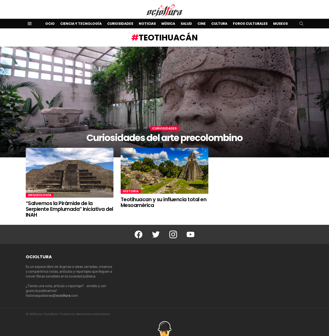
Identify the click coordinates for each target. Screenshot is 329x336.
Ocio (50, 23)
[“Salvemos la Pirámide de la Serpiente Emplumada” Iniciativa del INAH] (69, 173)
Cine (201, 23)
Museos (280, 23)
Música (168, 23)
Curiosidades (120, 23)
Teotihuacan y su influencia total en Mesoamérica (163, 202)
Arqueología (39, 195)
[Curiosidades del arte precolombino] (164, 102)
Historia (130, 191)
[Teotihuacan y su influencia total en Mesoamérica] (164, 171)
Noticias (147, 23)
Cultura (219, 23)
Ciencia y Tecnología (81, 23)
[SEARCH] (301, 23)
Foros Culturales (250, 23)
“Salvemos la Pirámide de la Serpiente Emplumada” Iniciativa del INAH (69, 209)
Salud (186, 23)
